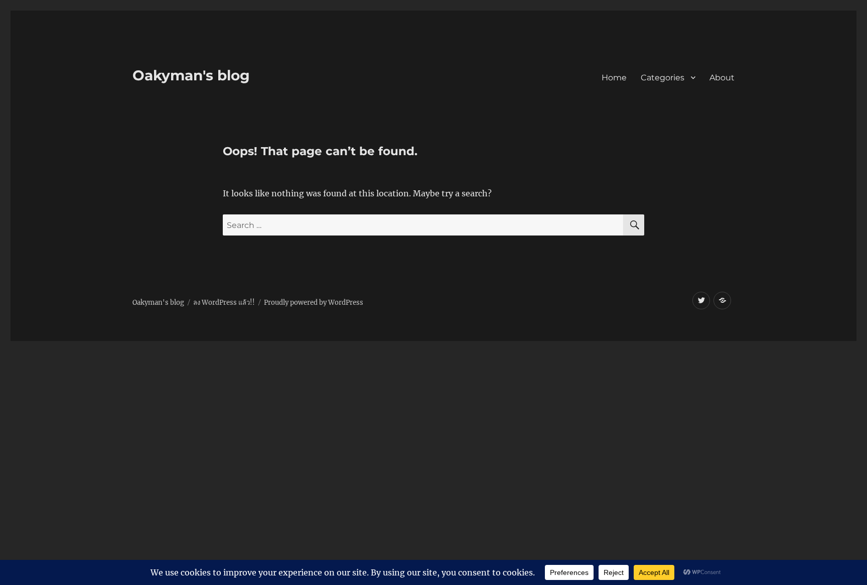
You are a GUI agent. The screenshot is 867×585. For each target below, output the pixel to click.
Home (614, 77)
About (722, 77)
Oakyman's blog (191, 75)
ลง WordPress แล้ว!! (224, 302)
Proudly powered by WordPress (313, 302)
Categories (662, 77)
